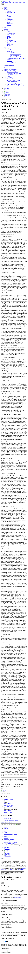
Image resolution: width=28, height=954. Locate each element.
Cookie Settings (4, 2)
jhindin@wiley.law (8, 805)
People (5, 7)
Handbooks (10, 23)
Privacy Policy (7, 840)
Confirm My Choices (5, 952)
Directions (12, 63)
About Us (9, 49)
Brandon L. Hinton (8, 806)
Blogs (8, 18)
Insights (6, 9)
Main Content (12, 2)
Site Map (6, 838)
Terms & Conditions (9, 839)
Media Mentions (11, 12)
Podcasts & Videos (11, 20)
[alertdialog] (14, 914)
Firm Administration (15, 55)
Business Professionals (15, 56)
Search (23, 2)
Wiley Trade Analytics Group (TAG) (16, 73)
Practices (6, 8)
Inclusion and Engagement (10, 69)
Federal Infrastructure (12, 81)
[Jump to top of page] (6, 822)
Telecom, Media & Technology (11, 820)
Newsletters (10, 19)
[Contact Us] (7, 96)
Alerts (8, 15)
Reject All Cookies (19, 872)
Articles (9, 16)
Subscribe (6, 65)
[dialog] (14, 867)
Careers (5, 67)
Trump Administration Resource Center (16, 85)
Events (8, 22)
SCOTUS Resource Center (13, 84)
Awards (9, 59)
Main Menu (19, 2)
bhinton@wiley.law (8, 812)
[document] (14, 914)
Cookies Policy (20, 869)
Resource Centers (8, 77)
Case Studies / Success (12, 74)
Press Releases (10, 14)
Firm (5, 47)
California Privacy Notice (10, 843)
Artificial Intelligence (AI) (13, 80)
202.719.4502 (7, 810)
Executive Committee (15, 54)
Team (8, 76)
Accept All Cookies (5, 873)
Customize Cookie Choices (7, 872)
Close (2, 882)
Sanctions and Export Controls (14, 83)
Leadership (9, 51)
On (3, 941)
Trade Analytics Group (9, 70)
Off (7, 941)
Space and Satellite (8, 818)
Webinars (9, 25)
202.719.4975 (7, 803)
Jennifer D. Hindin (8, 799)
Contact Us (9, 61)
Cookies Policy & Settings (10, 842)
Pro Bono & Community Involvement (16, 58)
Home (5, 836)
